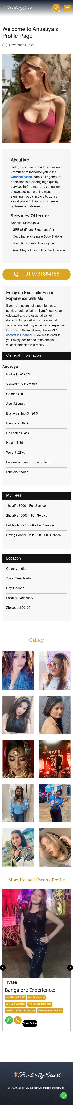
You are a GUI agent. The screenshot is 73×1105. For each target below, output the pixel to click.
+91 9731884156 (40, 274)
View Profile (30, 1023)
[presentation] (3, 968)
